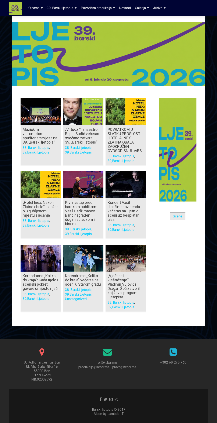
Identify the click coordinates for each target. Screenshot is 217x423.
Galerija (140, 8)
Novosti (125, 8)
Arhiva (157, 8)
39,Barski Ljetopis (36, 152)
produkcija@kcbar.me (94, 367)
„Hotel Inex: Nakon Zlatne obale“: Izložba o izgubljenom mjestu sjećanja (40, 208)
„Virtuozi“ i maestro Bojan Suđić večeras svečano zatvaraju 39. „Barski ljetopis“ (82, 135)
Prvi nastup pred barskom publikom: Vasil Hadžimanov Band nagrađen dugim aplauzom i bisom (81, 213)
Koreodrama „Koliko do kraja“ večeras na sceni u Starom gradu (83, 280)
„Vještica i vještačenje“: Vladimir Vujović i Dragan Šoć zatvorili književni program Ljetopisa (124, 286)
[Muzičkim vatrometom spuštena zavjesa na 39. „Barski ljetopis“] (41, 112)
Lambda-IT (115, 414)
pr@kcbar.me (107, 363)
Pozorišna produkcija (96, 8)
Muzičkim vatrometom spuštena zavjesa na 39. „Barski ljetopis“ (40, 135)
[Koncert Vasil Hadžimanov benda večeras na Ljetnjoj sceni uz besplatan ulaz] (126, 185)
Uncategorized (76, 299)
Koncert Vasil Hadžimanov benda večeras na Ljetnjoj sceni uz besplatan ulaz (124, 211)
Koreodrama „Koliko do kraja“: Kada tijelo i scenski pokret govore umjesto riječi (40, 282)
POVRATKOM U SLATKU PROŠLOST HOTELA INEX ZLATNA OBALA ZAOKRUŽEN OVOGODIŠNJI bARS (125, 140)
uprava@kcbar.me (123, 367)
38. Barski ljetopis (36, 148)
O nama (33, 8)
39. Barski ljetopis (60, 8)
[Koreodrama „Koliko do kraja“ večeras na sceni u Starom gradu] (83, 258)
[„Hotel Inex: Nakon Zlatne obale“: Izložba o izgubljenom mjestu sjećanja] (41, 185)
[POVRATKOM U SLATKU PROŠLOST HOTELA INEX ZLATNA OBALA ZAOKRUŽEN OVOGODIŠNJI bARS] (126, 112)
